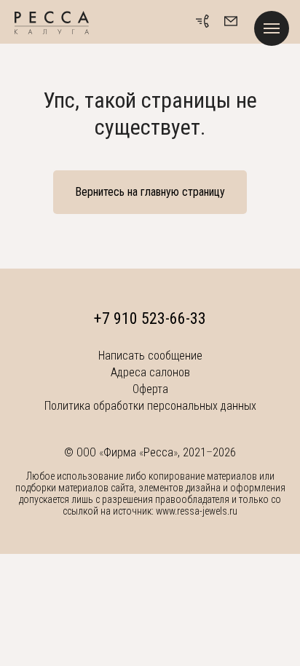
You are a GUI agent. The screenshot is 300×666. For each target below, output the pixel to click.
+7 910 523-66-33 (150, 318)
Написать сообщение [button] (150, 355)
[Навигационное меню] (272, 28)
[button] (230, 21)
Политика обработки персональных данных (150, 406)
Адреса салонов (150, 372)
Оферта (150, 389)
